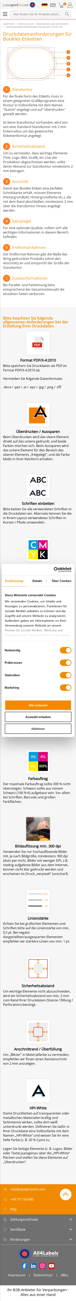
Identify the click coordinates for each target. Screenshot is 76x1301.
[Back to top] (65, 1194)
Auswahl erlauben (38, 717)
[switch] (65, 662)
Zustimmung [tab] (14, 580)
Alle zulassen (38, 705)
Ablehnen (38, 728)
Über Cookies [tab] (61, 580)
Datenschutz (43, 1275)
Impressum (17, 1275)
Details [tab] (37, 580)
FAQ (13, 1209)
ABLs (64, 1275)
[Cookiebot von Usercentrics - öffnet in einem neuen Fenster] (54, 569)
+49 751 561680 (22, 1199)
